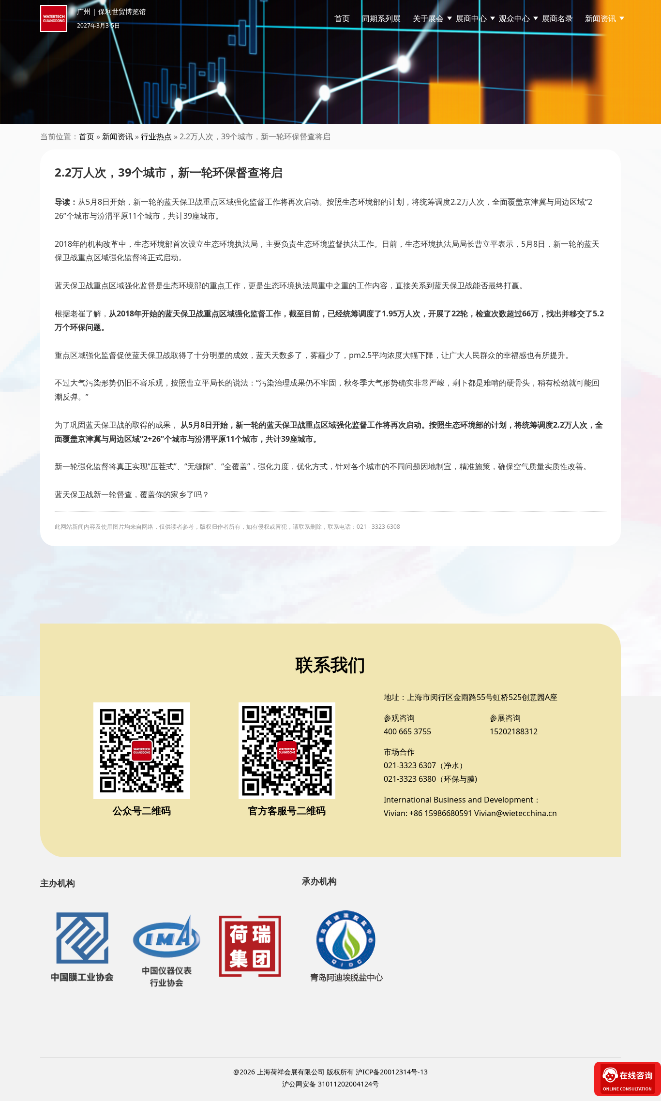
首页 (342, 18)
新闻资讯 (117, 136)
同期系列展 (381, 18)
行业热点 (156, 136)
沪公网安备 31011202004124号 (330, 1083)
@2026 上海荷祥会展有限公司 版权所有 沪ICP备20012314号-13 (330, 1071)
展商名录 (557, 18)
